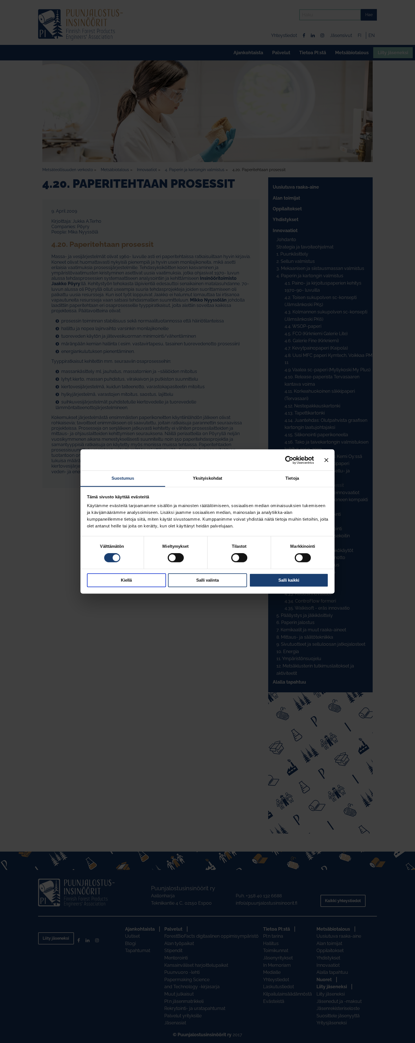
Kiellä (126, 580)
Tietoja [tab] (292, 478)
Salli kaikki (288, 580)
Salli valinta (207, 580)
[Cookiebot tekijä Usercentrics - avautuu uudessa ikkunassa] (289, 460)
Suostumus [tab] (123, 478)
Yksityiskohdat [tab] (207, 478)
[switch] (176, 557)
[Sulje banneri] (326, 460)
